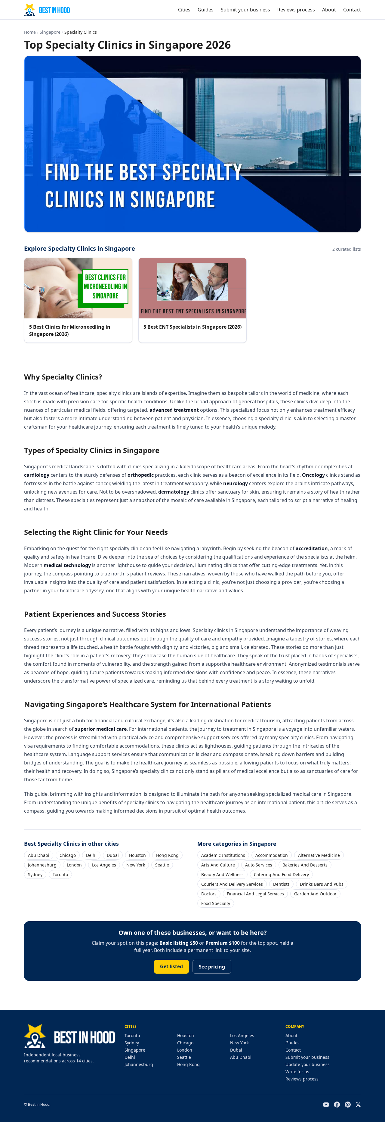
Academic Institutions (223, 855)
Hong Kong (167, 855)
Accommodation (271, 855)
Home (30, 32)
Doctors (209, 894)
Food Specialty (215, 903)
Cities (184, 9)
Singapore (50, 32)
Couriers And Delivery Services (232, 884)
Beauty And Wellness (222, 874)
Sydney (35, 874)
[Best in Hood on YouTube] (326, 1105)
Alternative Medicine (319, 855)
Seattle (162, 865)
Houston (137, 855)
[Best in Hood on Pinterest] (348, 1105)
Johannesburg (42, 865)
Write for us (297, 1071)
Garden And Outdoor (315, 894)
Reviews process (296, 9)
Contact (352, 9)
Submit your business (245, 9)
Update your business (307, 1064)
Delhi (91, 855)
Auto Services (258, 865)
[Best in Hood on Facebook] (337, 1105)
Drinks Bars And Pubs (321, 884)
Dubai (113, 855)
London (74, 865)
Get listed (171, 966)
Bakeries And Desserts (305, 865)
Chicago (68, 855)
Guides (206, 9)
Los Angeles (104, 865)
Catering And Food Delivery (281, 874)
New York (135, 865)
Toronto (60, 874)
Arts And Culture (218, 865)
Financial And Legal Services (255, 894)
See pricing (212, 966)
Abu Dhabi (38, 855)
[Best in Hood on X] (358, 1104)
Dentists (281, 884)
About (329, 9)
